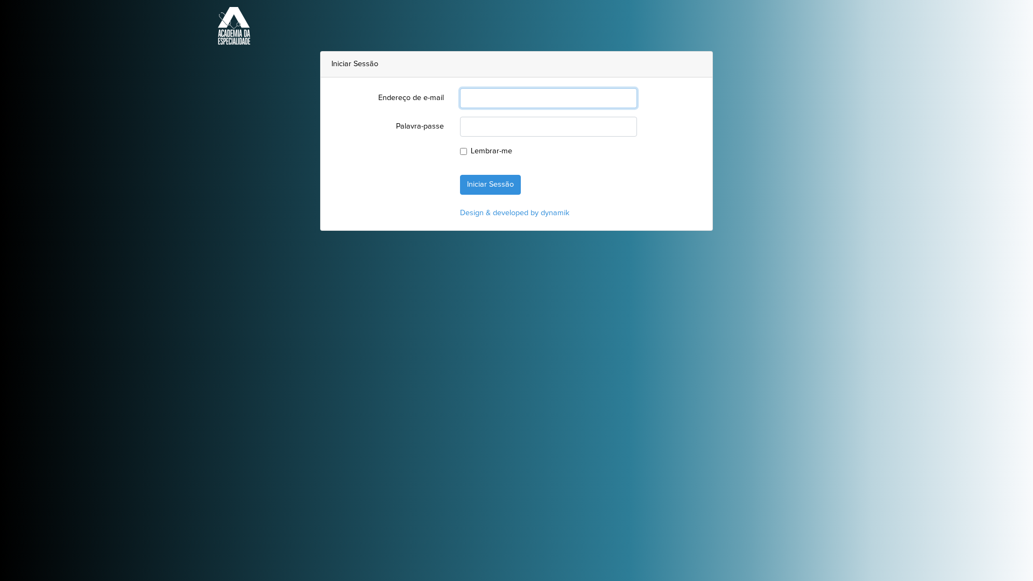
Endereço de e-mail (411, 98)
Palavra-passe (420, 126)
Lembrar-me (491, 151)
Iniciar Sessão (490, 184)
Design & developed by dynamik (514, 213)
